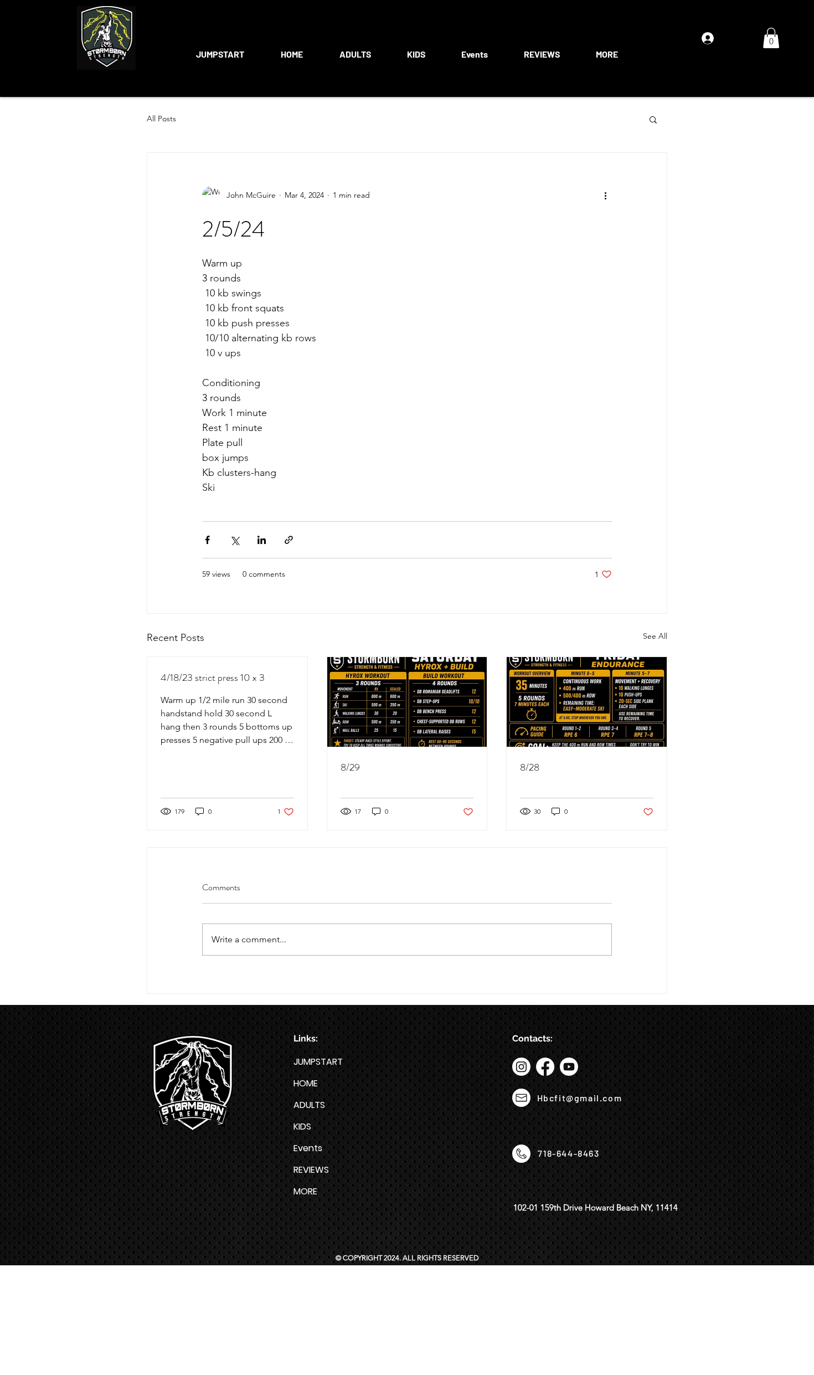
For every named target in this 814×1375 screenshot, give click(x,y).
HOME (305, 1083)
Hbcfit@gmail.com (579, 1097)
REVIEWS (311, 1169)
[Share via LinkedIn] (261, 540)
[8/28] (587, 702)
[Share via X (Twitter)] (234, 540)
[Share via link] (289, 540)
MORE (305, 1191)
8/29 (350, 767)
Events (307, 1148)
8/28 (529, 767)
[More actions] (605, 195)
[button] (355, 49)
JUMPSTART (318, 1061)
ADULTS (309, 1105)
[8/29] (407, 702)
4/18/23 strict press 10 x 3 (213, 677)
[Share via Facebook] (207, 540)
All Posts (161, 119)
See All (655, 636)
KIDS (302, 1126)
